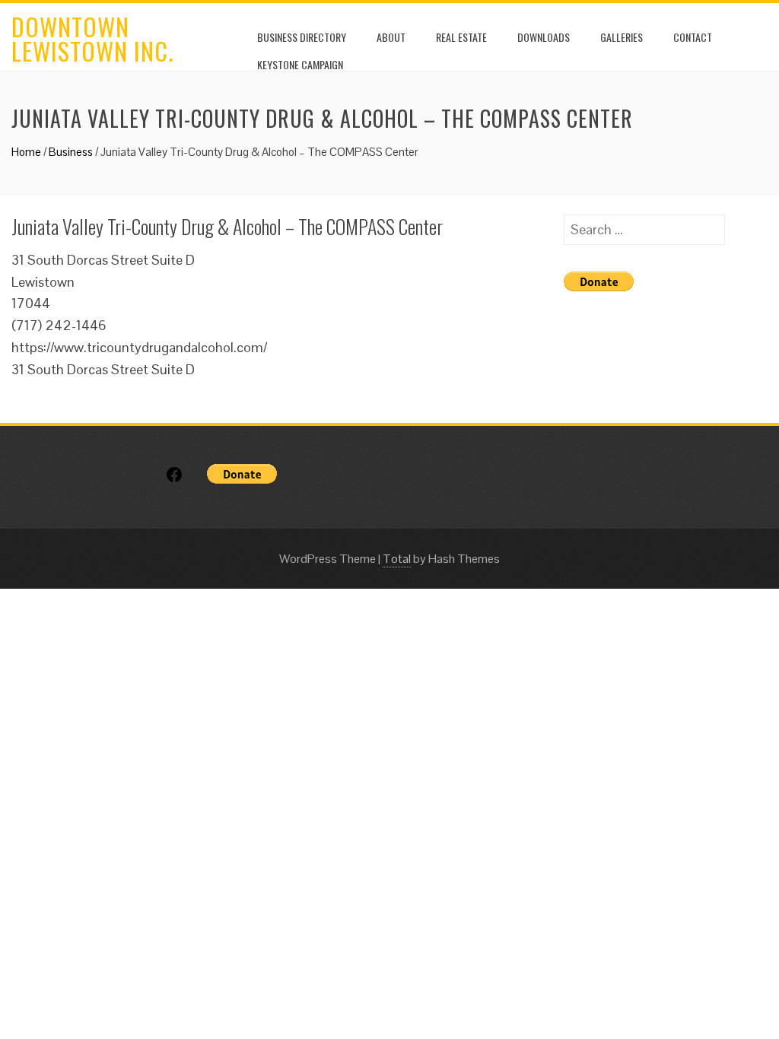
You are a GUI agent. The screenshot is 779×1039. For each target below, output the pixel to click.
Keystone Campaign (300, 64)
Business (71, 152)
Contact (692, 37)
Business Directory (301, 37)
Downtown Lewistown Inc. (92, 38)
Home (26, 152)
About (391, 37)
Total (397, 559)
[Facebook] (174, 480)
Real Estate (461, 37)
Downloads (543, 37)
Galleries (621, 37)
